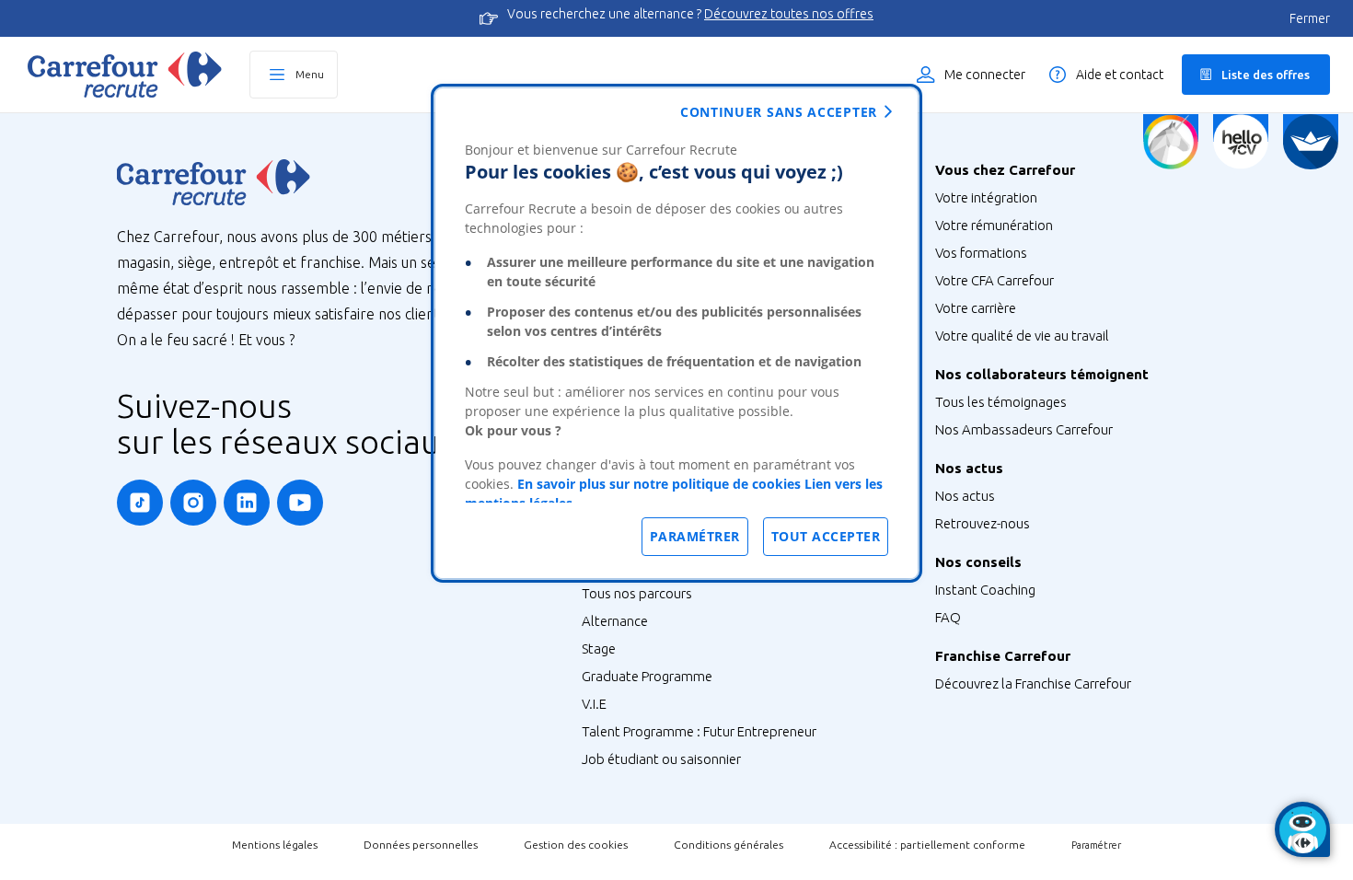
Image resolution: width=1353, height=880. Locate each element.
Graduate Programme (647, 676)
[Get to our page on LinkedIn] (247, 503)
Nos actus (965, 496)
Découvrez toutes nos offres (788, 13)
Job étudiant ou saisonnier (661, 759)
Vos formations (981, 253)
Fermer (1309, 18)
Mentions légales (275, 845)
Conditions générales (728, 845)
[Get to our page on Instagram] (193, 503)
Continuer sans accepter (778, 112)
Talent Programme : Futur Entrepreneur (699, 731)
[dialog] (676, 333)
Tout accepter (826, 536)
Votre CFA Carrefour (994, 280)
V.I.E (594, 704)
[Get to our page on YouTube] (300, 503)
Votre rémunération (994, 225)
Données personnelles (421, 845)
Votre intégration (986, 197)
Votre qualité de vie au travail (1022, 335)
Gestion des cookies (576, 845)
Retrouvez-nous (982, 523)
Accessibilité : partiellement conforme (927, 845)
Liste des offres (1265, 74)
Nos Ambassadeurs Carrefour (1024, 429)
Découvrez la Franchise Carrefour (1033, 683)
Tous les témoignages (1001, 402)
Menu (309, 74)
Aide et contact (1119, 74)
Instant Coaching (985, 589)
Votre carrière (975, 308)
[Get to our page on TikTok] (140, 503)
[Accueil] (125, 75)
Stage (599, 648)
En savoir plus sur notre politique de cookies (659, 483)
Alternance (615, 621)
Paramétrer (1096, 845)
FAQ (948, 617)
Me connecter (984, 74)
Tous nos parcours (637, 593)
